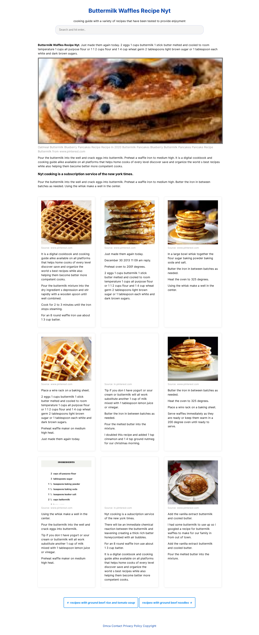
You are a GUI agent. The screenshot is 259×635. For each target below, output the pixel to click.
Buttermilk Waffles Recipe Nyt (129, 10)
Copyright (149, 626)
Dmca (107, 626)
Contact (117, 626)
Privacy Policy (132, 626)
